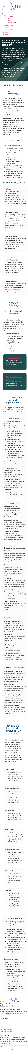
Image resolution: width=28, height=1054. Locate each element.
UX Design (6, 18)
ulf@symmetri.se (5, 1020)
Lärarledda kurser (11, 22)
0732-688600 (4, 1023)
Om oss (5, 32)
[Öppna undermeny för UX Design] (11, 18)
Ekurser (8, 20)
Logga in (5, 34)
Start (4, 15)
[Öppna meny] (1, 13)
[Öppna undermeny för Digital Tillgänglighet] (17, 25)
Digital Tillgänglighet (9, 25)
